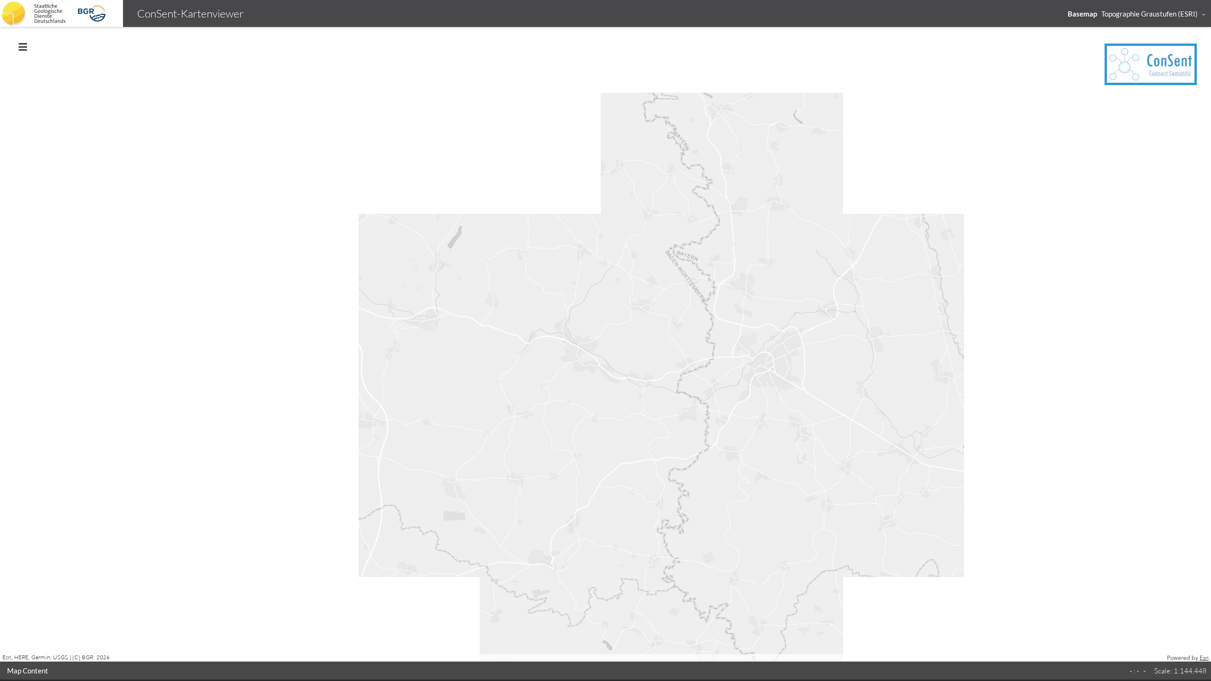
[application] (605, 344)
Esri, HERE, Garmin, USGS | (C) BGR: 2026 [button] (56, 657)
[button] (1137, 13)
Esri (1204, 658)
